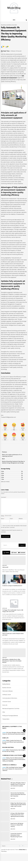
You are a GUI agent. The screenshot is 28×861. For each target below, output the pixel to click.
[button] (26, 20)
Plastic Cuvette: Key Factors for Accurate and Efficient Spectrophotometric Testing (13, 742)
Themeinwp (4, 851)
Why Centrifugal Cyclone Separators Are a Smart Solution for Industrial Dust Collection (13, 769)
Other (3, 712)
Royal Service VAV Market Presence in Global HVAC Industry (17, 825)
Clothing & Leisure (6, 694)
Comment (4, 497)
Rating (2, 515)
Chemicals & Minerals (7, 691)
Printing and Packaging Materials (10, 715)
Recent (15, 552)
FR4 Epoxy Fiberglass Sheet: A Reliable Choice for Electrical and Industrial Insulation (18, 784)
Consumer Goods (6, 701)
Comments (22, 552)
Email (11, 518)
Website (21, 518)
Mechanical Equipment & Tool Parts (9, 24)
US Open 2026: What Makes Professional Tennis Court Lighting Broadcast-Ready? (17, 815)
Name (3, 518)
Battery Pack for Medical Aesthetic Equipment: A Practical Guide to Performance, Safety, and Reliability (13, 759)
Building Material (6, 684)
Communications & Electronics (9, 698)
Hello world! (5, 567)
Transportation (5, 719)
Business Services (6, 687)
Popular (7, 552)
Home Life (4, 705)
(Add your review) (5, 481)
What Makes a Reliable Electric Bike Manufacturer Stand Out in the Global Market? (11, 661)
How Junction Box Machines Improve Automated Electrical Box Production (18, 794)
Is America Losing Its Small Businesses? (12, 585)
